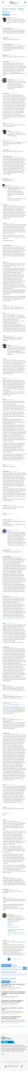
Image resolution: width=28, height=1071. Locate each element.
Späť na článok (6, 14)
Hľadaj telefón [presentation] (6, 965)
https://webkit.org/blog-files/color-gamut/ (12, 618)
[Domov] (14, 2)
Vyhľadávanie (24, 968)
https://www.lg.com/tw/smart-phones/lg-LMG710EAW (14, 926)
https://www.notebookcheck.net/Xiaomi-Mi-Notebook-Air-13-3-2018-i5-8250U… (13, 705)
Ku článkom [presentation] (6, 981)
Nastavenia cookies (14, 1062)
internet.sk (12, 1061)
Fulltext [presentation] (15, 965)
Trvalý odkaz (21, 28)
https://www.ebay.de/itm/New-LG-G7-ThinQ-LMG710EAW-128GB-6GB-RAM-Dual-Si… (16, 934)
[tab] (6, 965)
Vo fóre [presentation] (13, 981)
